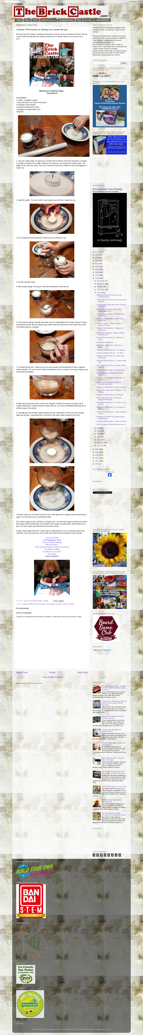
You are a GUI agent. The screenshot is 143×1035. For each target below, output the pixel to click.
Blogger (107, 1029)
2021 (97, 269)
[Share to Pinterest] (63, 601)
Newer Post (21, 672)
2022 (97, 266)
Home (19, 20)
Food (79, 20)
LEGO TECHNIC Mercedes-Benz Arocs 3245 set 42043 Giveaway (113, 772)
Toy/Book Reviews (48, 20)
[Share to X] (58, 601)
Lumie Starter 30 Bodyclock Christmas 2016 (111, 730)
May (98, 434)
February (100, 442)
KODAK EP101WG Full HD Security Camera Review (109, 296)
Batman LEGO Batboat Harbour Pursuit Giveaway (113, 717)
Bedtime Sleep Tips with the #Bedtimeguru (111, 801)
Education (42, 604)
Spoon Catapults (52, 556)
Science (66, 604)
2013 (97, 461)
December (101, 281)
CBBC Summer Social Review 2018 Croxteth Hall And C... (109, 383)
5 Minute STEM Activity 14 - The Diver (110, 353)
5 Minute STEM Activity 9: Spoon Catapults (112, 387)
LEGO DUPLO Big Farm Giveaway (114, 786)
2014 (97, 458)
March (99, 440)
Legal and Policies (102, 20)
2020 (97, 272)
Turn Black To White (52, 549)
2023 (97, 263)
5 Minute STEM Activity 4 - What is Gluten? (112, 421)
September (101, 289)
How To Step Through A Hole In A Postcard (52, 547)
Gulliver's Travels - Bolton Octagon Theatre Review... (109, 324)
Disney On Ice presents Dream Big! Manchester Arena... (109, 310)
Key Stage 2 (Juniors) (54, 604)
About (27, 20)
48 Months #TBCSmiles (105, 342)
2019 (97, 275)
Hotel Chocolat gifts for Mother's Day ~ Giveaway (113, 759)
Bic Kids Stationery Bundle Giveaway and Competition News (113, 814)
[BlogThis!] (56, 601)
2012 (97, 464)
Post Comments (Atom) (34, 683)
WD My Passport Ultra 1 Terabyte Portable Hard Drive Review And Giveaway (114, 687)
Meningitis (88, 20)
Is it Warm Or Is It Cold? (52, 552)
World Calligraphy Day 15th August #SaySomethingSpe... (109, 398)
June (99, 431)
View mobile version (52, 677)
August (99, 292)
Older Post (83, 672)
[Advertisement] (104, 169)
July (98, 428)
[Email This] (54, 601)
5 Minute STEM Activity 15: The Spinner (111, 350)
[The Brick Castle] (110, 476)
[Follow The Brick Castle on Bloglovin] (102, 651)
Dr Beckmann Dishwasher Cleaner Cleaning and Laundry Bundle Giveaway (114, 703)
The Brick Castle (109, 472)
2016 (97, 452)
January (100, 445)
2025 (97, 258)
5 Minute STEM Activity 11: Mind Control (111, 370)
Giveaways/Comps (66, 20)
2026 (97, 255)
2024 (97, 261)
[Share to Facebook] (60, 601)
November (101, 284)
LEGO (35, 20)
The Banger (52, 554)
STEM (71, 604)
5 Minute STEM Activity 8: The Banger (110, 395)
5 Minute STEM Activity (30, 604)
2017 (97, 449)
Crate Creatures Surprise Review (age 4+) (111, 424)
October (100, 286)
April (99, 437)
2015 (97, 455)
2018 (97, 278)
